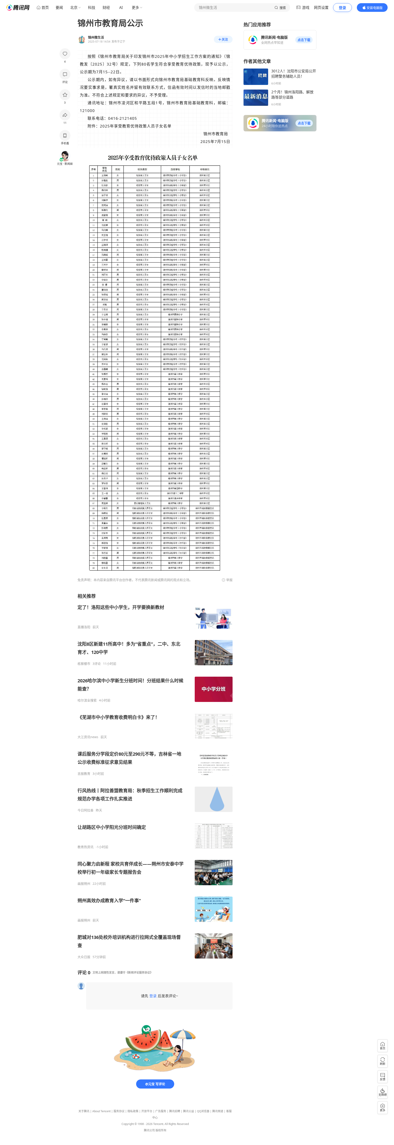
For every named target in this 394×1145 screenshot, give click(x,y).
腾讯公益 (188, 1111)
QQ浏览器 (203, 1111)
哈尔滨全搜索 (87, 700)
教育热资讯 (85, 847)
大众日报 (84, 957)
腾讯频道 (217, 1111)
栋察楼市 (84, 663)
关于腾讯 (83, 1111)
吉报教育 (84, 773)
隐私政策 (132, 1111)
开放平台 (146, 1111)
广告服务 (160, 1111)
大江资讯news (88, 737)
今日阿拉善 (85, 810)
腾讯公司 (149, 1130)
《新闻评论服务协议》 (139, 972)
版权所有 (161, 1130)
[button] (304, 39)
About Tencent (101, 1111)
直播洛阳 (84, 627)
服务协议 (119, 1111)
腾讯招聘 (174, 1111)
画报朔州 (84, 883)
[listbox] (155, 776)
